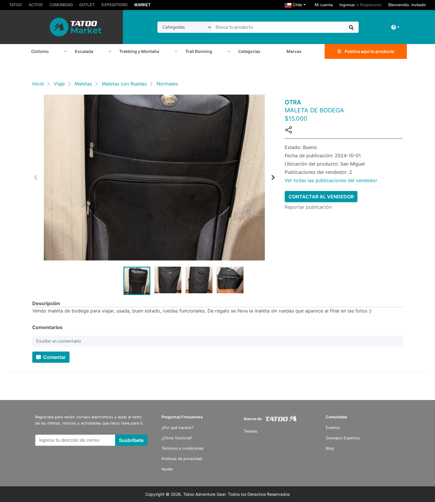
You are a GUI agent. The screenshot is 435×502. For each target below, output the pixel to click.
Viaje (59, 84)
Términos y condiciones (183, 448)
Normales (167, 84)
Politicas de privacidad (182, 458)
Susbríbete (131, 440)
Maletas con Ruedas (124, 84)
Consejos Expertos (343, 438)
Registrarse (370, 4)
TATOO (15, 5)
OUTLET (87, 5)
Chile (299, 4)
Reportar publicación (308, 207)
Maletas (83, 84)
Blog (330, 448)
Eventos (333, 427)
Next (273, 178)
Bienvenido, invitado (407, 4)
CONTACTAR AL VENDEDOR (321, 197)
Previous (35, 178)
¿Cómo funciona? (177, 438)
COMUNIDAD (61, 5)
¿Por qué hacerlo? (178, 427)
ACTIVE (36, 5)
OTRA (293, 102)
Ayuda (167, 469)
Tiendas (250, 431)
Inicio (38, 84)
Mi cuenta (324, 4)
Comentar (54, 357)
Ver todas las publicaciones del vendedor (331, 180)
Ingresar (347, 4)
